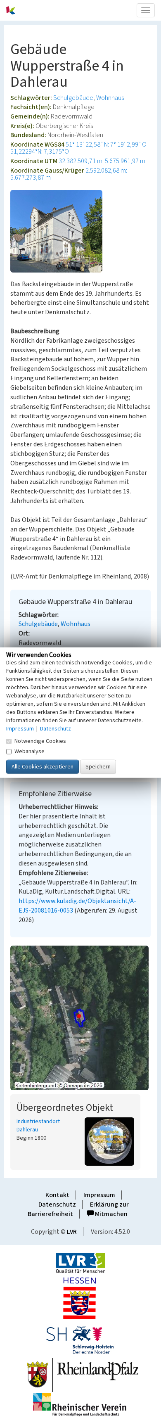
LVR (72, 1231)
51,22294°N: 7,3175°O (39, 151)
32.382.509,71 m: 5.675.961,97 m (102, 161)
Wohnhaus (110, 97)
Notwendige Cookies (40, 741)
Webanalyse (29, 751)
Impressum (99, 1195)
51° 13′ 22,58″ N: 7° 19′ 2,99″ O (106, 144)
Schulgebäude (73, 97)
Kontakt (57, 1195)
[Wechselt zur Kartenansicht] (80, 1018)
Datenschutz (57, 1204)
